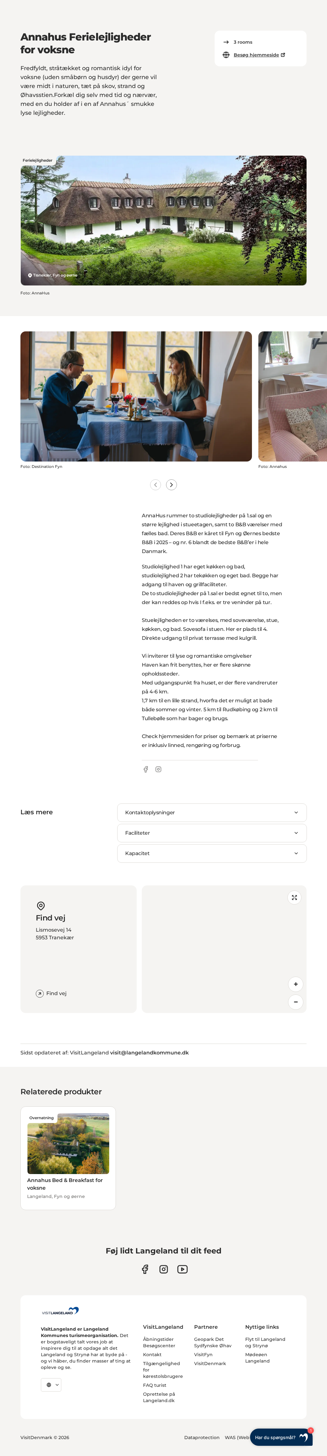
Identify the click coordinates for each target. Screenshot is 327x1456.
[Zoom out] (295, 1002)
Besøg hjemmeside (256, 55)
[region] (224, 949)
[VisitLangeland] (60, 1310)
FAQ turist (154, 1385)
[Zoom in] (295, 984)
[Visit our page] (144, 1269)
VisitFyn (203, 1354)
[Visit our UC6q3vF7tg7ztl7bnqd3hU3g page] (182, 1269)
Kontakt (152, 1354)
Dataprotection (202, 1437)
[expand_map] (294, 898)
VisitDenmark (210, 1363)
